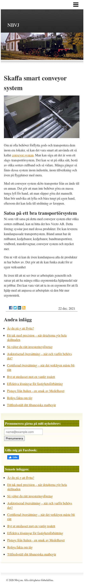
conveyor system (22, 155)
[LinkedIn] (19, 307)
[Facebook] (10, 307)
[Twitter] (15, 307)
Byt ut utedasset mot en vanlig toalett (31, 376)
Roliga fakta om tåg (19, 398)
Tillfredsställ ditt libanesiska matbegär (31, 405)
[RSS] (23, 307)
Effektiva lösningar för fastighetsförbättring (35, 383)
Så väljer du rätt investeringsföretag (30, 347)
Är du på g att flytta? (20, 328)
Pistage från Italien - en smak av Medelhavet (35, 391)
